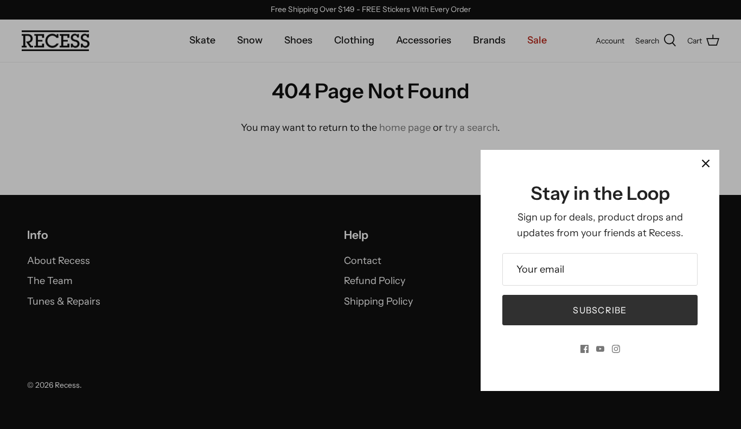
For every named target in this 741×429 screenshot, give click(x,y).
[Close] (706, 163)
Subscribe (600, 310)
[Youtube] (600, 349)
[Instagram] (616, 349)
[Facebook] (584, 349)
